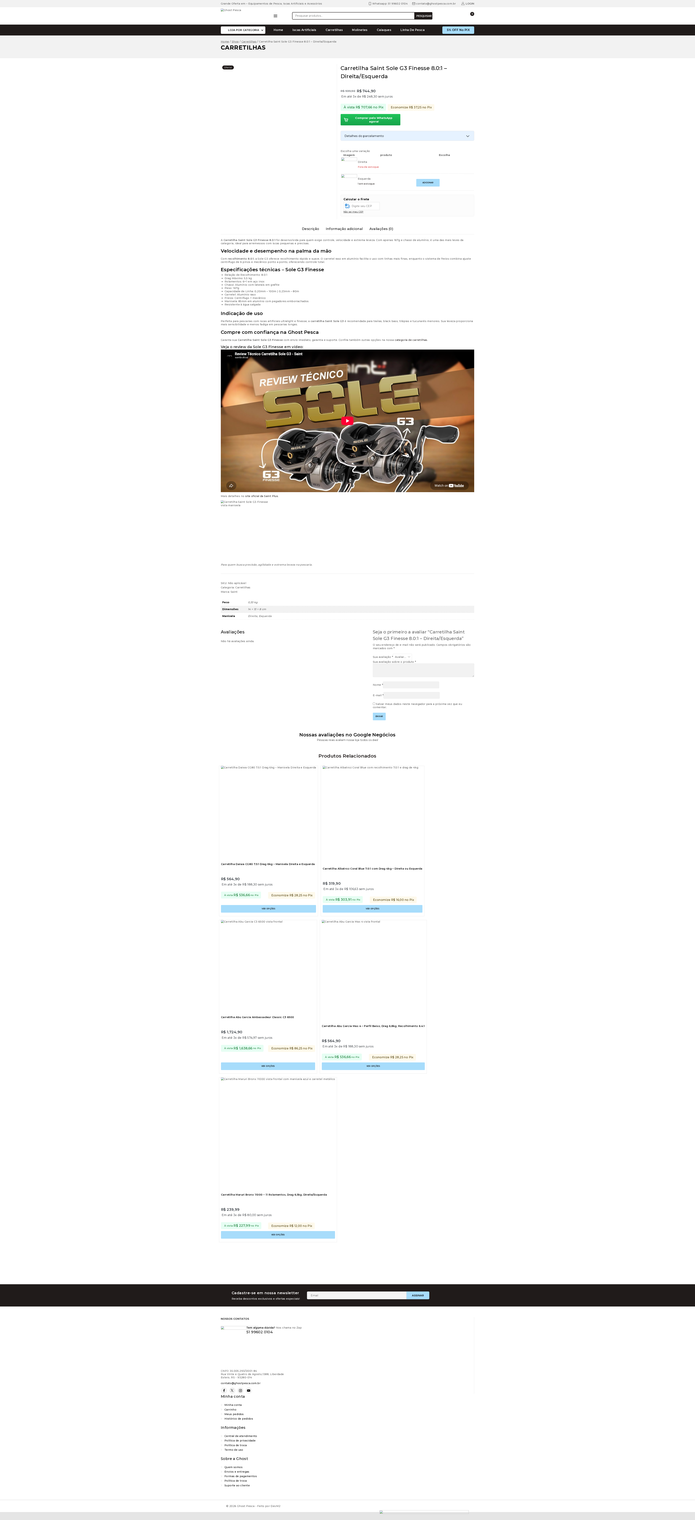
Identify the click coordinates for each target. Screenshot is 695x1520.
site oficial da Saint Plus (261, 496)
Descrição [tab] (310, 229)
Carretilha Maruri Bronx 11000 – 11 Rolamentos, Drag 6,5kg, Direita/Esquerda (274, 1194)
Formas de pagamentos (240, 1476)
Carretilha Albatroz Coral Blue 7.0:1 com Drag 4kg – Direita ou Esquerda (372, 868)
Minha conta (233, 1405)
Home (278, 30)
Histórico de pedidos (238, 1418)
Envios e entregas (236, 1471)
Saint (234, 591)
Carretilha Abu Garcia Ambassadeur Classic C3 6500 (257, 1017)
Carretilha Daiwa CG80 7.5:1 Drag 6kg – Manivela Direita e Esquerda (268, 864)
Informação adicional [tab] (344, 229)
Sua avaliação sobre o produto (394, 661)
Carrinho (230, 1409)
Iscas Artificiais (304, 30)
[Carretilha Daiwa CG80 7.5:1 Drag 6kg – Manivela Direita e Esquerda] (268, 813)
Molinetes (360, 30)
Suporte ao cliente (237, 1485)
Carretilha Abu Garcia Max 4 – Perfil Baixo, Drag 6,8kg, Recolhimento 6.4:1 (373, 1026)
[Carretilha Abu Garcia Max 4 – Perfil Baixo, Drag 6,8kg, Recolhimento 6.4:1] (373, 971)
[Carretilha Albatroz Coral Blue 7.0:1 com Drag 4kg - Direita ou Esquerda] (372, 815)
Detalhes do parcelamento (364, 136)
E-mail (378, 695)
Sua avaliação (383, 657)
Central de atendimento (240, 1436)
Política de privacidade (240, 1440)
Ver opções (268, 909)
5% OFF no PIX (458, 30)
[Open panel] (275, 16)
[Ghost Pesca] (243, 16)
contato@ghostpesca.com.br (240, 1383)
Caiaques (384, 30)
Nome (378, 684)
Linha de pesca (413, 30)
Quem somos (233, 1467)
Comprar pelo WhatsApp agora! (373, 119)
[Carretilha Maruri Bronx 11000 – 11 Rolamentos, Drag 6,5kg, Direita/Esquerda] (278, 1134)
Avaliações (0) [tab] (381, 229)
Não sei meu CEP (354, 211)
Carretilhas (334, 30)
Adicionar (427, 182)
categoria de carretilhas (411, 340)
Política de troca (235, 1445)
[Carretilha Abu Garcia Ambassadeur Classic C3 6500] (268, 967)
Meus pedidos (234, 1414)
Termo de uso (233, 1449)
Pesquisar (424, 16)
